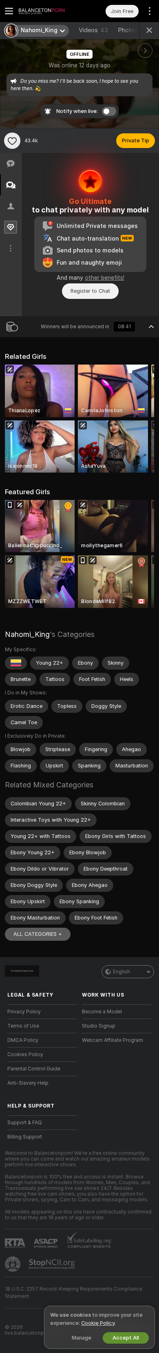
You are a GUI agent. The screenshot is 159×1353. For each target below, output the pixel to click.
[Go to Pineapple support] (13, 1264)
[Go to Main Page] (49, 11)
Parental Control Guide (33, 1069)
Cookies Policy (25, 1054)
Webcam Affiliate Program (112, 1040)
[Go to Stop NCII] (53, 1264)
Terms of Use (23, 1026)
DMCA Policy (22, 1040)
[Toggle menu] (9, 11)
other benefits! (104, 277)
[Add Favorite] (12, 141)
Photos (134, 30)
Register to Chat (90, 291)
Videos (93, 30)
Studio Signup (98, 1026)
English (121, 972)
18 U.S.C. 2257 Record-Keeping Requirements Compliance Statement (73, 1292)
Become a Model (102, 1012)
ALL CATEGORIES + (37, 934)
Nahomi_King (27, 634)
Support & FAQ (24, 1122)
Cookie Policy (98, 1323)
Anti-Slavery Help (28, 1083)
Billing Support (24, 1137)
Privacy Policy (24, 1012)
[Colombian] (16, 663)
